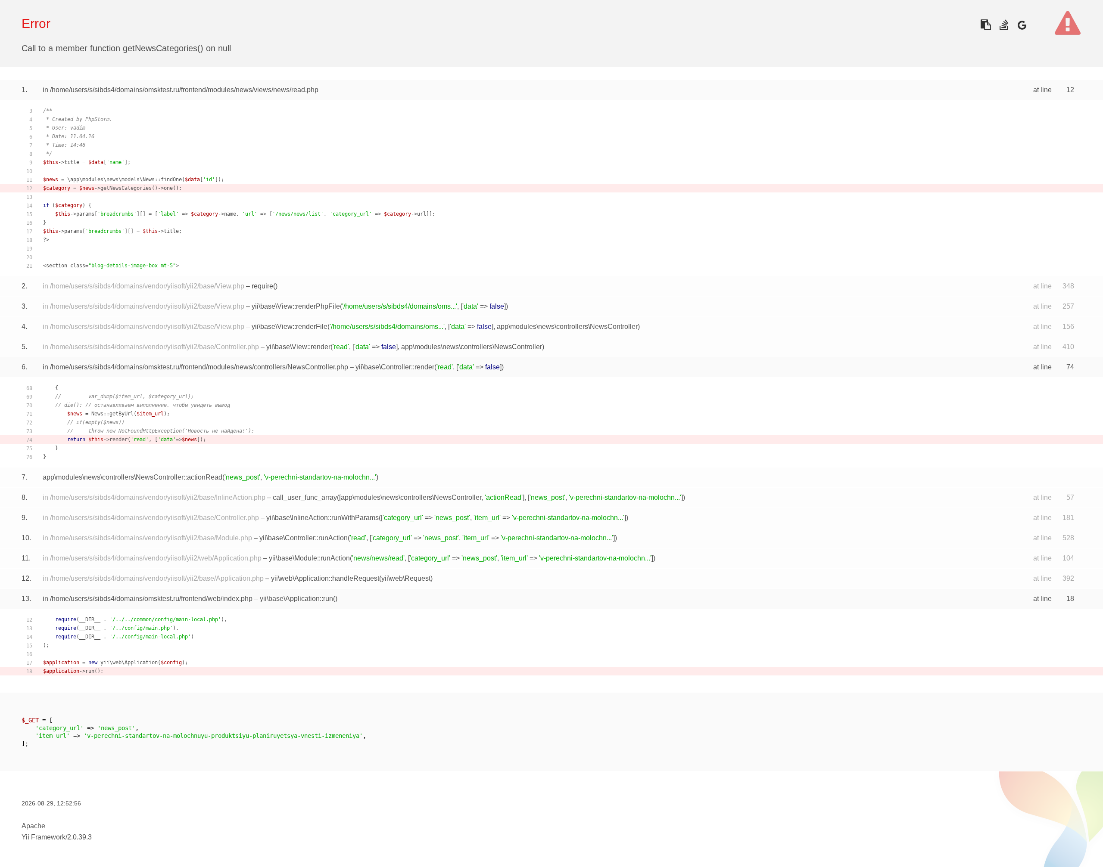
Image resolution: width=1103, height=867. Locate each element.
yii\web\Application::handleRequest (325, 578)
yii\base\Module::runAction (309, 558)
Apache (33, 826)
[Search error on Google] (1021, 24)
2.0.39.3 (79, 837)
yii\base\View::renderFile (289, 326)
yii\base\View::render (298, 346)
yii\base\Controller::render (394, 367)
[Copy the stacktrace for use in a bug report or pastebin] (985, 24)
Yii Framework (43, 837)
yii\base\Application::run (296, 598)
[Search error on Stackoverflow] (1003, 24)
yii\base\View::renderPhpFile (296, 306)
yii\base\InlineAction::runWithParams (322, 517)
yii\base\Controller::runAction (303, 538)
